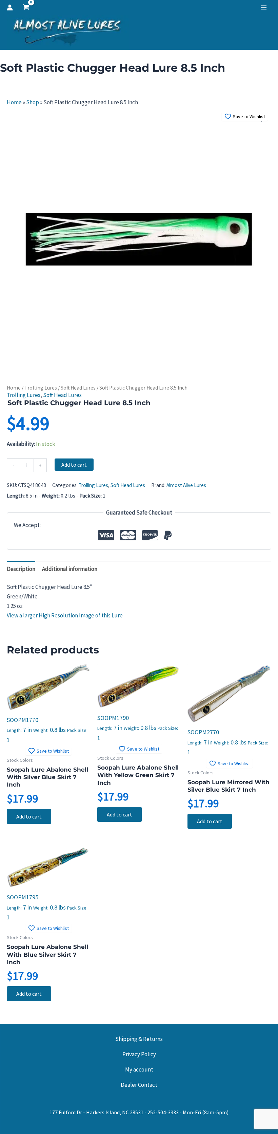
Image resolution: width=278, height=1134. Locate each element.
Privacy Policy (139, 1054)
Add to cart (74, 464)
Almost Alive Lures (186, 485)
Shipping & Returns (139, 1039)
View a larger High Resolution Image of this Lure (65, 615)
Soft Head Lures (78, 387)
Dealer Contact (139, 1084)
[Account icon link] (10, 7)
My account (139, 1069)
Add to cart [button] (29, 816)
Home (14, 102)
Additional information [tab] (69, 569)
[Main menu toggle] (263, 7)
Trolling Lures (40, 387)
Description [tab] (21, 569)
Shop (32, 102)
